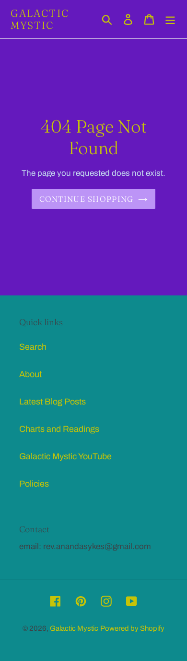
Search (33, 347)
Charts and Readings (59, 429)
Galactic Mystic (40, 19)
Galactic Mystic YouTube (65, 456)
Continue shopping (86, 199)
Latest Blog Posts (52, 401)
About (30, 374)
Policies (34, 484)
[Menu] (170, 19)
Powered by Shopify (132, 628)
